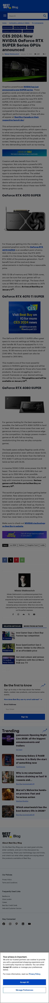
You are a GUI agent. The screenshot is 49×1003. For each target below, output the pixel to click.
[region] (24, 977)
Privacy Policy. (35, 974)
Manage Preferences (24, 990)
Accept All (24, 982)
